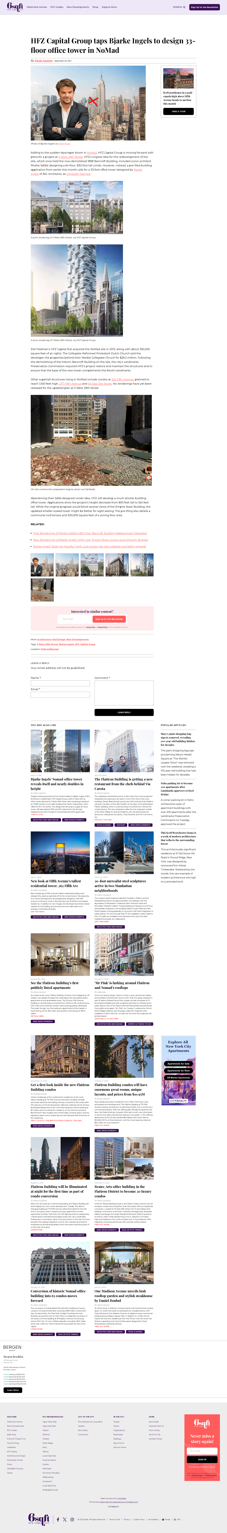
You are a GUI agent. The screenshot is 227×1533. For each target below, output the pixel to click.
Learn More (13, 1390)
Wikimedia (64, 143)
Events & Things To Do (139, 1024)
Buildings (117, 1439)
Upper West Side (50, 1422)
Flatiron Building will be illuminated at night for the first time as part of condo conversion (59, 1191)
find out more (102, 1125)
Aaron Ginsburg (40, 890)
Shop (95, 7)
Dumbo (46, 1464)
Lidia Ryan (101, 992)
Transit (9, 1473)
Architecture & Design (16, 1456)
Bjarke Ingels (66, 644)
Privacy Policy (102, 627)
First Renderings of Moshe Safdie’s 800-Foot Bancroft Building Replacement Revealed (90, 533)
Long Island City (49, 1486)
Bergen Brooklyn (13, 1356)
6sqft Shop (11, 1435)
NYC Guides (56, 7)
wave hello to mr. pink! (106, 1019)
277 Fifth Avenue (70, 383)
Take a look (37, 814)
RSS (178, 1519)
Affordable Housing (15, 1469)
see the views (37, 912)
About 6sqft (154, 1422)
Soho (45, 1447)
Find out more (102, 1225)
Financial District (49, 1460)
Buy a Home (119, 1443)
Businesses (118, 1435)
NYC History (12, 1452)
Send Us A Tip (154, 1435)
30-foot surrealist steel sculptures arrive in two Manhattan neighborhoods (120, 886)
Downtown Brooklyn (51, 1473)
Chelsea (46, 1439)
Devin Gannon (43, 60)
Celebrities (11, 1447)
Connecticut (83, 1435)
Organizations (119, 1430)
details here (37, 1016)
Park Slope (47, 1469)
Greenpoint (47, 1481)
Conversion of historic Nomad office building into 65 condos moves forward (58, 1296)
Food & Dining (104, 825)
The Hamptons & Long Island (90, 1422)
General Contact (155, 1439)
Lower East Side (49, 1456)
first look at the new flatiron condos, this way (56, 1121)
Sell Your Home (120, 1447)
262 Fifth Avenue (122, 379)
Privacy (127, 1519)
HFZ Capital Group (85, 644)
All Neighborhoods (50, 1490)
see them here (102, 922)
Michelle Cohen (40, 1094)
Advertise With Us (156, 1426)
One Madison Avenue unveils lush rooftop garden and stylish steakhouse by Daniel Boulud (124, 1296)
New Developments (78, 7)
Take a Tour (178, 111)
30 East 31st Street (100, 383)
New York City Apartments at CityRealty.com (119, 1502)
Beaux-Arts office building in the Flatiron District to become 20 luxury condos (123, 1191)
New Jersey (83, 1430)
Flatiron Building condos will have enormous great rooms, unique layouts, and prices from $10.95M (121, 1089)
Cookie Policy (139, 1519)
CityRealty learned (78, 174)
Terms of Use (90, 627)
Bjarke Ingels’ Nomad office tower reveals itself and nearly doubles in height (57, 784)
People (116, 1422)
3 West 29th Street (70, 157)
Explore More (109, 7)
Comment (102, 678)
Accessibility (153, 1519)
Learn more (36, 1230)
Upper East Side (49, 1426)
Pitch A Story (154, 1430)
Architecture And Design (51, 639)
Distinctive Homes (37, 7)
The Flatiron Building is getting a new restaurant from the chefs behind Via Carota (124, 784)
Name (36, 678)
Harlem (46, 1430)
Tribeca (45, 1452)
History (121, 825)
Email (35, 689)
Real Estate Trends (132, 1230)
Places (116, 1426)
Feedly (167, 1519)
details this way (103, 820)
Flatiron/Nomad (49, 649)
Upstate (81, 1426)
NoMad (92, 152)
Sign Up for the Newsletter (204, 7)
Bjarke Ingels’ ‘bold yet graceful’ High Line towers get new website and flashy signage (89, 546)
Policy (9, 1464)
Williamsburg (48, 1477)
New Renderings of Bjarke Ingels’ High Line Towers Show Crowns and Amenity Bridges (90, 539)
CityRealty (122, 1498)
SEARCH (177, 7)
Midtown (46, 1435)
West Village (48, 1443)
